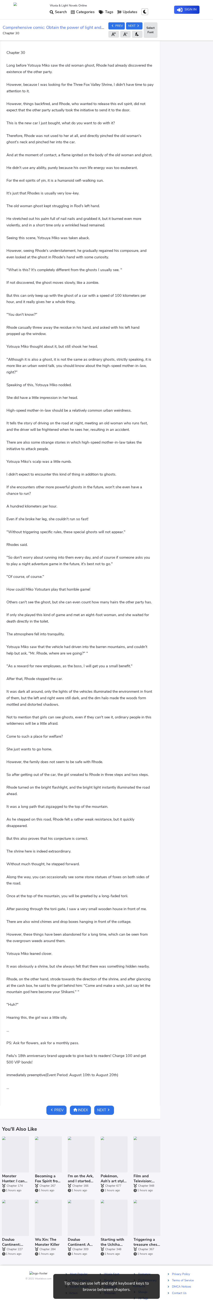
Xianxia (108, 1280)
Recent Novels (79, 1287)
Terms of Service (183, 1280)
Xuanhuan (110, 1287)
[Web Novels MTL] (30, 10)
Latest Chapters (80, 1280)
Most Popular (78, 1274)
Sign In (190, 9)
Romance (144, 1274)
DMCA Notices (181, 1287)
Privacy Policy (181, 1274)
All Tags (143, 1298)
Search (60, 11)
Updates (129, 11)
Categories (85, 11)
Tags (108, 11)
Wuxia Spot (111, 1274)
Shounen (110, 1293)
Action (73, 1293)
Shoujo (142, 1292)
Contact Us (179, 1293)
